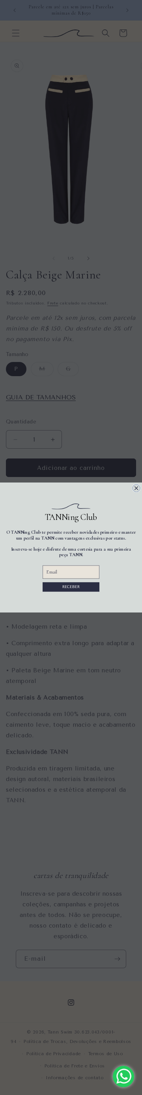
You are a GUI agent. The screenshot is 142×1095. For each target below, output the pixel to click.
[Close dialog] (136, 488)
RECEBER (71, 587)
